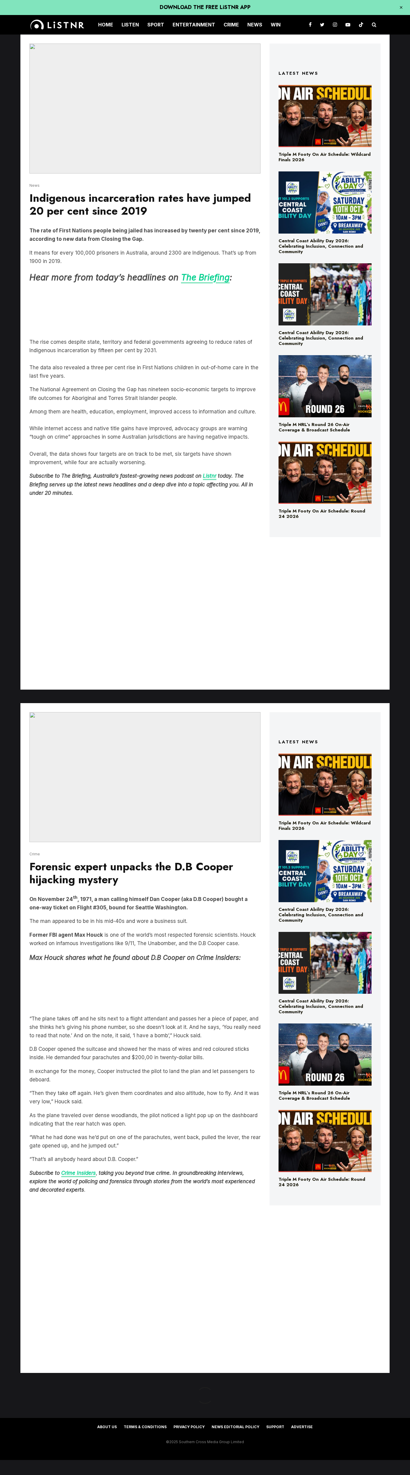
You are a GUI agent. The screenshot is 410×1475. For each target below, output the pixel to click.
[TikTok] (361, 25)
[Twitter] (322, 25)
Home (105, 25)
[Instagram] (335, 25)
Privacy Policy (189, 1427)
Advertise (302, 1427)
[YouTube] (347, 25)
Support (275, 1427)
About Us (107, 1427)
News (254, 25)
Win (276, 25)
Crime (231, 25)
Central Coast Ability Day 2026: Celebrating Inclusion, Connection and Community (321, 246)
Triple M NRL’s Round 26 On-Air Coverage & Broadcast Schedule (314, 427)
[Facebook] (310, 25)
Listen (130, 25)
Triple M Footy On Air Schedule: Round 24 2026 (322, 513)
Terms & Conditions (145, 1427)
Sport (155, 25)
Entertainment (194, 25)
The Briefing (205, 277)
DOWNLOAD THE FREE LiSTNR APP (205, 7)
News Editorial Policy (235, 1427)
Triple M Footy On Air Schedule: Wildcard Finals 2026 (325, 157)
